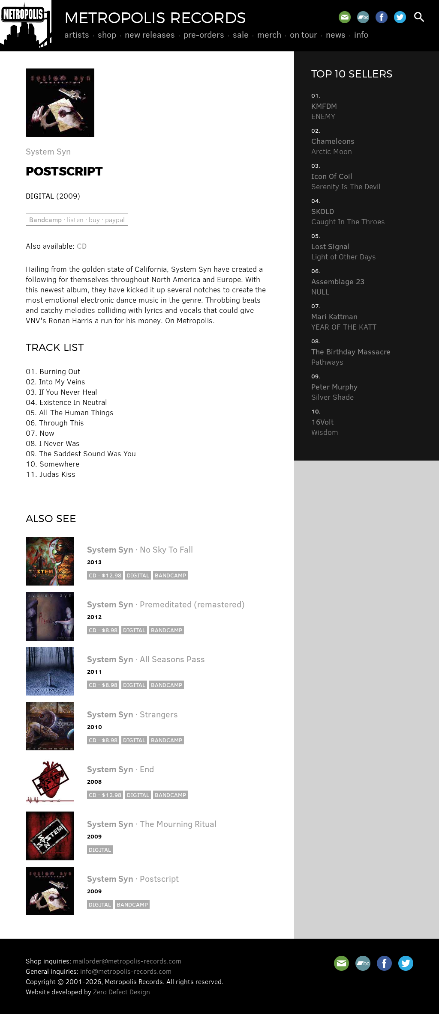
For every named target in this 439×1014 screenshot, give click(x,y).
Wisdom (324, 426)
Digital (138, 575)
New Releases (150, 34)
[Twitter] (400, 17)
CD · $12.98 (105, 575)
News (336, 34)
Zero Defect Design (121, 991)
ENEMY (324, 111)
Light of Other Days (343, 251)
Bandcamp (170, 575)
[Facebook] (382, 17)
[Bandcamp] (363, 17)
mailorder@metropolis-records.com (127, 960)
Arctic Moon (333, 146)
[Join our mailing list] (345, 17)
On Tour (303, 34)
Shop (107, 34)
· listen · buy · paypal (77, 219)
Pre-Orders (203, 34)
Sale (241, 34)
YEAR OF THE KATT (343, 321)
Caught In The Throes (348, 216)
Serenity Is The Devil (346, 181)
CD (82, 246)
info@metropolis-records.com (125, 970)
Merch (269, 34)
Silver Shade (334, 391)
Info (361, 34)
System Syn (48, 151)
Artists (76, 34)
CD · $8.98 (103, 630)
